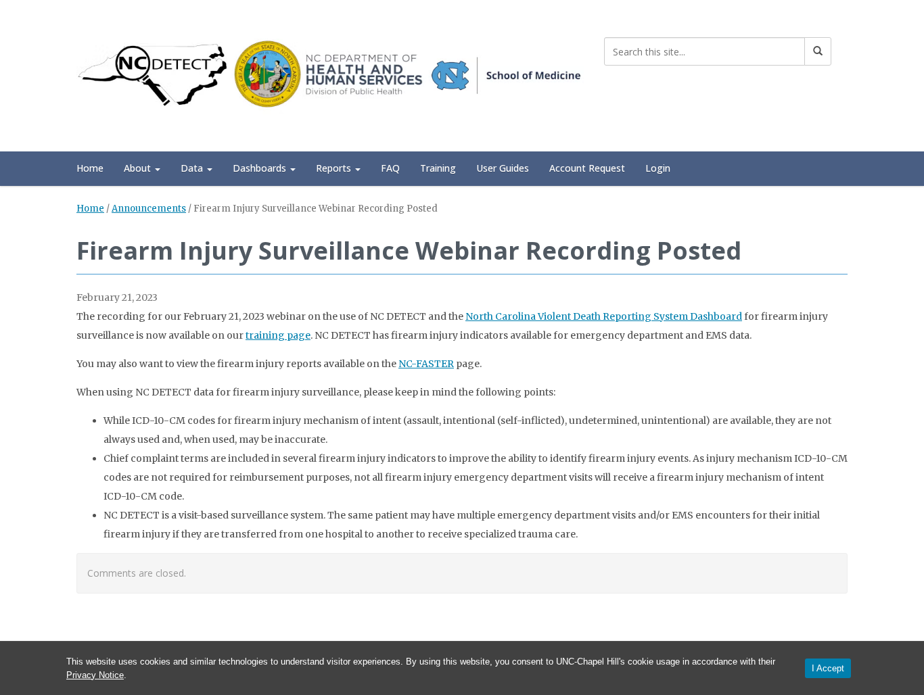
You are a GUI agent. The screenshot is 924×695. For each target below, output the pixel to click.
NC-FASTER (426, 364)
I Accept (828, 668)
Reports (335, 168)
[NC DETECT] (330, 73)
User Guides (502, 168)
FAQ (390, 168)
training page (278, 335)
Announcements (149, 208)
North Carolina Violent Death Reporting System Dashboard (603, 316)
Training (438, 168)
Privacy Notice (95, 675)
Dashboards (261, 168)
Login (657, 168)
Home (89, 168)
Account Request (587, 168)
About (139, 168)
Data (193, 168)
